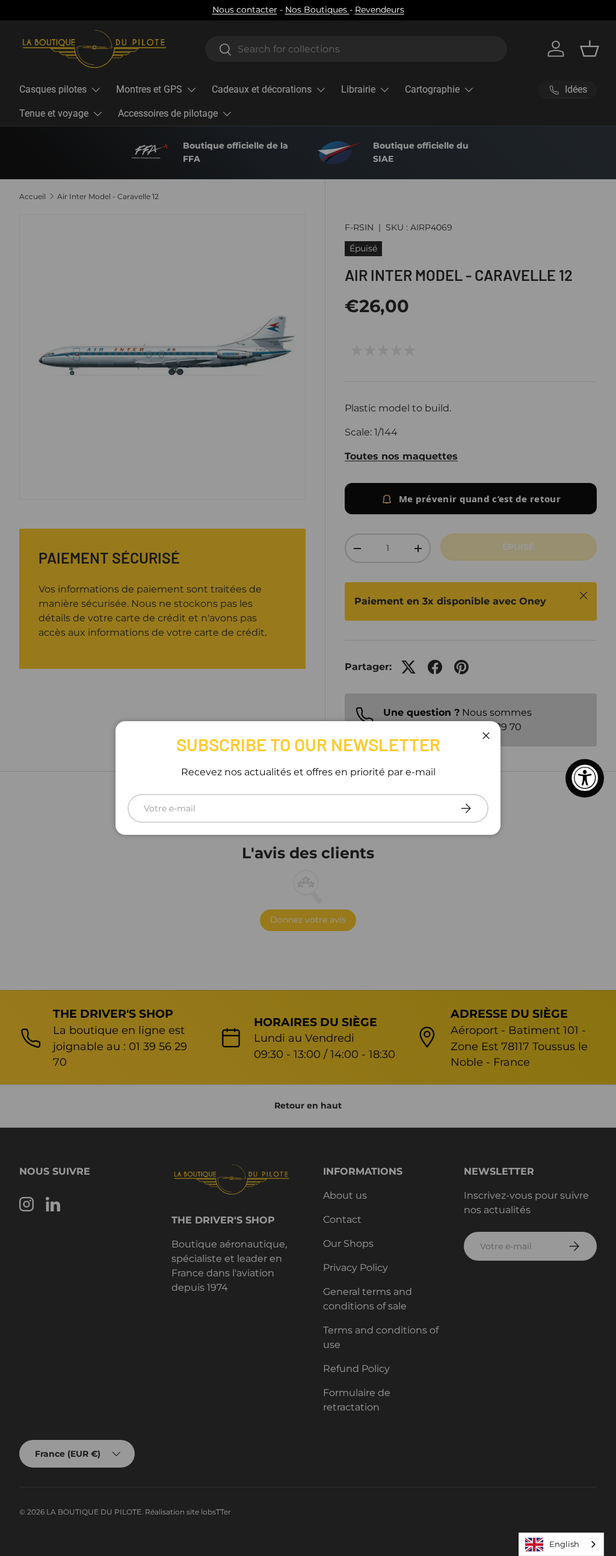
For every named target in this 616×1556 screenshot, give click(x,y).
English (564, 1544)
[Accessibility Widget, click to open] (584, 778)
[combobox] (561, 1544)
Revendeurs (379, 9)
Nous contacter (244, 9)
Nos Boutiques (317, 9)
